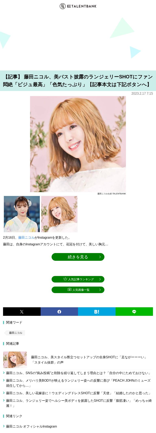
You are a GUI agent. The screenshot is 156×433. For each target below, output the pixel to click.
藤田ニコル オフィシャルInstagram (31, 426)
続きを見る (78, 257)
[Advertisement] (78, 40)
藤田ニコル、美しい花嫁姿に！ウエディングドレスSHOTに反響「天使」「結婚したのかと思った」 (79, 393)
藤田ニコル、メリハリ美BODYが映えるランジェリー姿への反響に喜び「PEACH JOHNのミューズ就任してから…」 (78, 383)
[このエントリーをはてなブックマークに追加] (97, 311)
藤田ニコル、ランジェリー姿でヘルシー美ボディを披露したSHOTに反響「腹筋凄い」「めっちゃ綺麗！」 (79, 403)
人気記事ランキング (81, 279)
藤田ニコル (26, 237)
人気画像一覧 (81, 289)
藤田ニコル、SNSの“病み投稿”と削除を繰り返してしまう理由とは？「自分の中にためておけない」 (79, 373)
